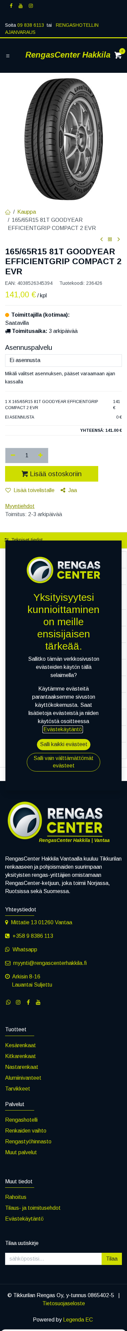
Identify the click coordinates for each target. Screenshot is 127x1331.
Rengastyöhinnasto (28, 1141)
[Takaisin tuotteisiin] (110, 239)
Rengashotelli (21, 1120)
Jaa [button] (72, 490)
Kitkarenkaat (20, 1056)
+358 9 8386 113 (33, 936)
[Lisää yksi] (40, 455)
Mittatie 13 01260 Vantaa (41, 922)
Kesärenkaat (20, 1045)
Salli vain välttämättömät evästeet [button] (63, 761)
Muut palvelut (21, 1152)
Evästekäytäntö (24, 1219)
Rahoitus (15, 1197)
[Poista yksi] (13, 455)
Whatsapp (25, 949)
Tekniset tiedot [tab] (26, 540)
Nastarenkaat (21, 1067)
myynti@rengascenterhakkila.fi (50, 963)
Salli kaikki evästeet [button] (63, 744)
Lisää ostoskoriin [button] (56, 474)
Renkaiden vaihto (25, 1131)
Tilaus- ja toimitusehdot (33, 1208)
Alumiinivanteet (23, 1078)
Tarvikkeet (17, 1089)
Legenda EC (78, 1320)
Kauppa (26, 212)
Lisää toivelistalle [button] (34, 490)
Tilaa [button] (112, 1259)
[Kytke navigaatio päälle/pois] (7, 56)
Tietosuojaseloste (63, 1303)
